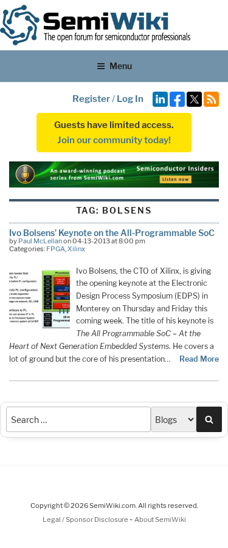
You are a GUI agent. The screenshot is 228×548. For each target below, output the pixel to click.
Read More (199, 359)
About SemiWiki (160, 519)
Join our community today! (114, 140)
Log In (130, 98)
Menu (120, 66)
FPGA (55, 249)
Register (91, 98)
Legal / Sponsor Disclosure (86, 519)
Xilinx (76, 249)
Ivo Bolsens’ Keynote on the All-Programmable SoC (112, 233)
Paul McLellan (40, 241)
